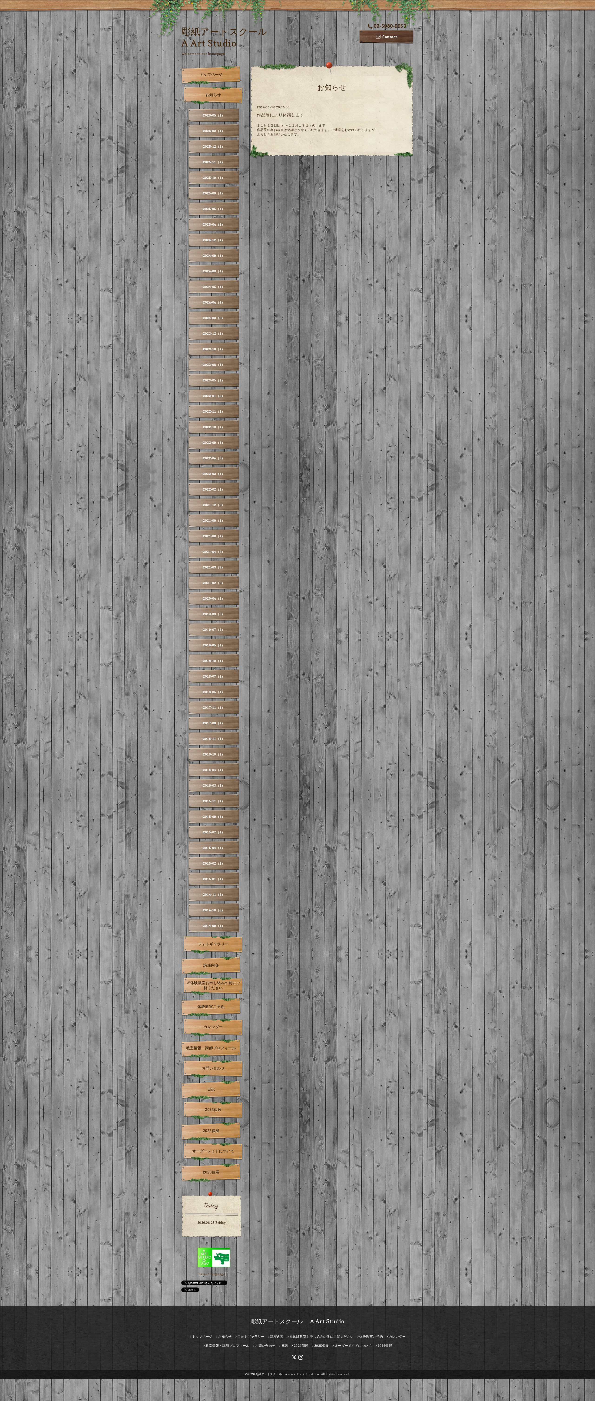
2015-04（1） (214, 848)
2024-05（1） (214, 287)
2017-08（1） (214, 723)
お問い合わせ (213, 1068)
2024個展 (213, 1109)
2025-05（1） (214, 209)
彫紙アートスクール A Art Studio (297, 1321)
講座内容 (211, 965)
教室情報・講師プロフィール (211, 1048)
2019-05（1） (214, 645)
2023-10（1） (214, 349)
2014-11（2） (214, 894)
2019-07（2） (214, 630)
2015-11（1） (214, 801)
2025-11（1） (214, 162)
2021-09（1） (214, 520)
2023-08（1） (214, 365)
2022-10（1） (214, 427)
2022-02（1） (214, 489)
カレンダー (213, 1026)
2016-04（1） (214, 770)
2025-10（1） (214, 178)
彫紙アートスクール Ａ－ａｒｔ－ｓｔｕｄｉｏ (288, 1374)
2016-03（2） (214, 785)
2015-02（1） (214, 863)
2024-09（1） (214, 255)
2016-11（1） (214, 739)
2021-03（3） (214, 567)
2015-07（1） (214, 832)
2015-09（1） (214, 817)
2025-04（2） (214, 224)
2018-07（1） (214, 676)
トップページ (211, 74)
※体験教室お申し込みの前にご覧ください (213, 985)
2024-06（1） (214, 271)
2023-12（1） (214, 333)
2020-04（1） (214, 598)
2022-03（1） (214, 474)
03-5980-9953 (390, 26)
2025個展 (211, 1130)
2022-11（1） (214, 411)
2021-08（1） (214, 536)
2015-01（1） (214, 879)
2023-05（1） (214, 380)
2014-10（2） (214, 910)
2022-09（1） (214, 443)
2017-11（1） (214, 707)
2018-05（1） (214, 692)
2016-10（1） (214, 754)
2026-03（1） (214, 131)
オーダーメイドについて (213, 1151)
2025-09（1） (214, 193)
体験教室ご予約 (211, 1006)
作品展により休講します (280, 114)
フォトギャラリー (213, 944)
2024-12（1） (214, 240)
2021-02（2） (214, 583)
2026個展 (211, 1172)
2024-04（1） (214, 302)
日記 (211, 1089)
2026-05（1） (214, 115)
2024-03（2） (214, 318)
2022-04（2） (214, 458)
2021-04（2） (214, 552)
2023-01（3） (214, 396)
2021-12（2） (214, 505)
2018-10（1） (214, 661)
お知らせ (213, 94)
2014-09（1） (214, 926)
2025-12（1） (214, 146)
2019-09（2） (214, 614)
